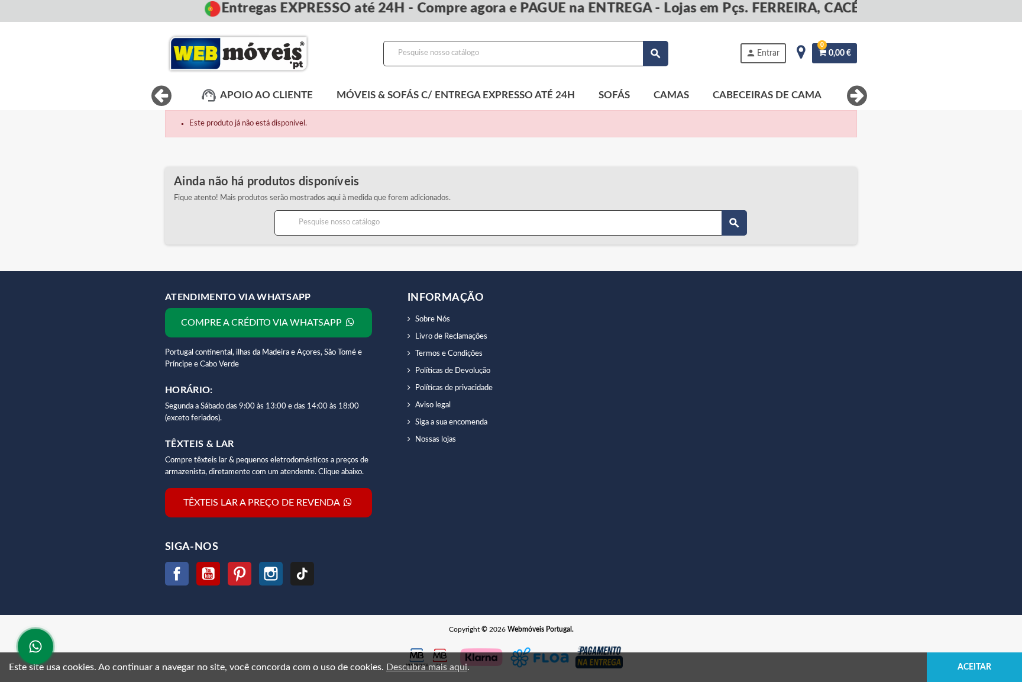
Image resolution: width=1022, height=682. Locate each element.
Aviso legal (433, 405)
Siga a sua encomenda (451, 422)
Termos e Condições (449, 354)
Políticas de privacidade (454, 388)
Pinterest (239, 574)
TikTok (302, 574)
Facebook (177, 574)
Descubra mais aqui (426, 667)
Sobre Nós (432, 319)
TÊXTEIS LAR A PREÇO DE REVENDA (262, 502)
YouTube (208, 574)
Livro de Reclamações (451, 336)
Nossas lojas (435, 439)
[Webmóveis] (238, 53)
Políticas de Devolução (452, 371)
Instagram (271, 574)
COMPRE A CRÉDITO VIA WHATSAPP (262, 322)
